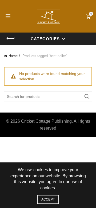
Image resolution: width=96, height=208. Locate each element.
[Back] (10, 38)
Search (86, 96)
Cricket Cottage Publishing (46, 121)
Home (13, 56)
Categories (45, 39)
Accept (48, 199)
